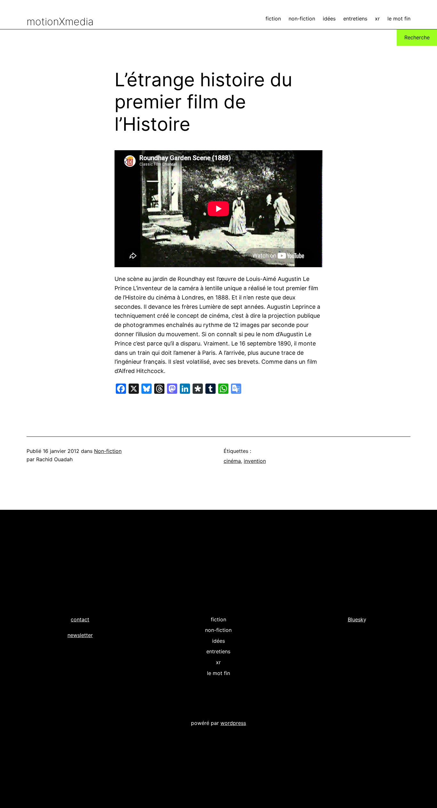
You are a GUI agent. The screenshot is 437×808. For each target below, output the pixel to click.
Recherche (417, 37)
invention (255, 461)
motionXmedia (60, 21)
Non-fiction (108, 451)
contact (80, 619)
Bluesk (355, 619)
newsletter (80, 635)
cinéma (232, 461)
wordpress (233, 723)
